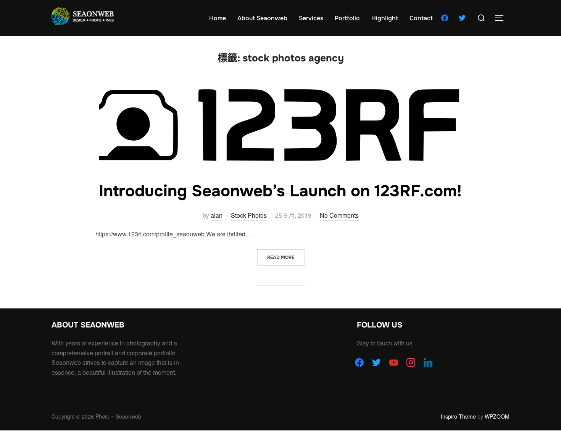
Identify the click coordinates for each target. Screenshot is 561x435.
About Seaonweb (262, 18)
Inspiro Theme (458, 416)
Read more (286, 257)
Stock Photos (249, 215)
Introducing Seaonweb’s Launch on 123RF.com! (280, 191)
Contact (421, 18)
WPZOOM (497, 416)
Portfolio (347, 18)
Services (311, 18)
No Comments (339, 215)
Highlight (384, 18)
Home (217, 18)
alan (216, 215)
